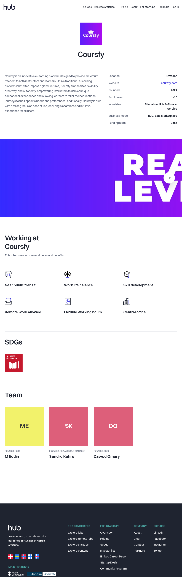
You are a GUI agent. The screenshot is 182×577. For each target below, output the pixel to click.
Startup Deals (108, 562)
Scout (104, 544)
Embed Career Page (113, 556)
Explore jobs (75, 533)
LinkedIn (159, 533)
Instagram (160, 544)
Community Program (113, 568)
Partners (139, 550)
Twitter (158, 550)
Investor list (107, 550)
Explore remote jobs (80, 539)
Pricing (104, 539)
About (137, 533)
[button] (169, 178)
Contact (139, 544)
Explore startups (78, 544)
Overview (106, 533)
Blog (137, 539)
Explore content (78, 550)
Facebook (160, 539)
